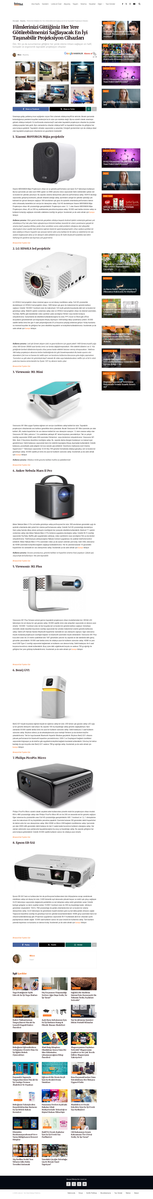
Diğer (100, 4)
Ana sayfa (16, 21)
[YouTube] (134, 4)
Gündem (45, 4)
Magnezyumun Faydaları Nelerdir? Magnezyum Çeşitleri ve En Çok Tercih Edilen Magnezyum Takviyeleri (83, 1052)
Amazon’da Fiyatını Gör (21, 243)
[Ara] (139, 4)
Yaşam (75, 4)
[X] (126, 4)
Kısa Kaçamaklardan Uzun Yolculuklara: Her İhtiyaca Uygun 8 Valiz (83, 1079)
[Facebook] (122, 4)
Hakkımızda (71, 1193)
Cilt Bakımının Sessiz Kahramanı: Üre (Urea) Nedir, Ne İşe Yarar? (81, 1134)
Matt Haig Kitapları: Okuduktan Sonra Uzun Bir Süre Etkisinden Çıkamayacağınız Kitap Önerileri (54, 1052)
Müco (19, 55)
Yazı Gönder (110, 4)
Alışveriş (67, 4)
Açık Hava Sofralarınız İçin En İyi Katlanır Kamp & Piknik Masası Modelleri (54, 1022)
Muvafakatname (105, 1193)
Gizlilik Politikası (91, 1193)
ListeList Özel (56, 4)
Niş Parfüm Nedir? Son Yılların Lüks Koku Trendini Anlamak (23, 1162)
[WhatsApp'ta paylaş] (88, 109)
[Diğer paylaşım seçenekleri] (94, 109)
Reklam (128, 1193)
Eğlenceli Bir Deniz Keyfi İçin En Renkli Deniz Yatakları (53, 1079)
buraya (91, 212)
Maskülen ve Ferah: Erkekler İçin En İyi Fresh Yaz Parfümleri (83, 1107)
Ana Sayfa (35, 4)
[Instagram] (130, 4)
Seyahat (92, 4)
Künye (81, 1193)
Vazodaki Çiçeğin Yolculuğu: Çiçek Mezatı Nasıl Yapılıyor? (54, 1162)
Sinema (83, 4)
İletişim (136, 1193)
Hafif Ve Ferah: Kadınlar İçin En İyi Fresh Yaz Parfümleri (53, 1134)
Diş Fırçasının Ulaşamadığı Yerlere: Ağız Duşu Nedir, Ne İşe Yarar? (54, 995)
